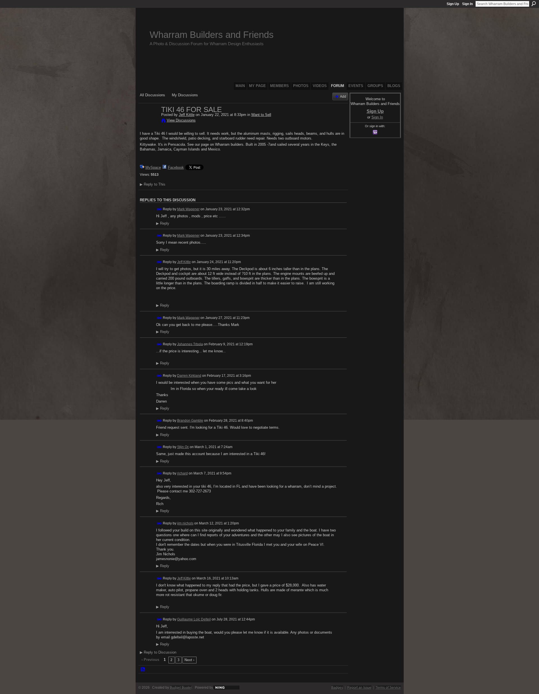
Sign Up (453, 4)
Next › (189, 660)
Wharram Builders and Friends (212, 34)
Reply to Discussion (158, 652)
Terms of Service (388, 688)
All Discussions (152, 95)
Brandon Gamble (190, 421)
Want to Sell (261, 115)
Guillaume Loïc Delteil (194, 619)
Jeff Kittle (187, 115)
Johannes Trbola (190, 344)
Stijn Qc (183, 447)
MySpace (153, 167)
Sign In (467, 4)
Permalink (159, 209)
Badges (337, 688)
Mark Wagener (188, 209)
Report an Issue (359, 688)
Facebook (176, 167)
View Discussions (181, 120)
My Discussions (185, 95)
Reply (162, 223)
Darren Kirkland (189, 376)
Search (533, 3)
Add (343, 96)
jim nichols (185, 523)
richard (182, 473)
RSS (142, 669)
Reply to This (152, 184)
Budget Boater (180, 688)
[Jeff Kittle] (149, 121)
